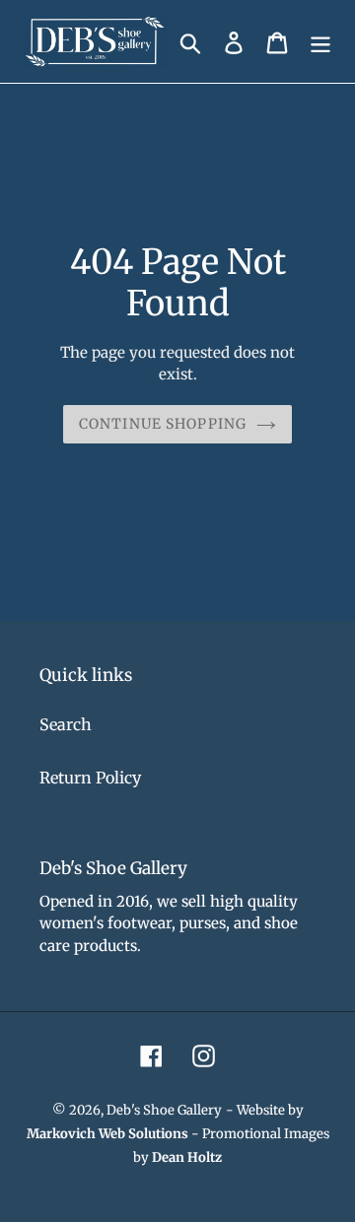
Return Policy (90, 777)
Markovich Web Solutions (107, 1133)
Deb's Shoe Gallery (164, 1110)
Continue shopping (163, 424)
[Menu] (320, 42)
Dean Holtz (187, 1157)
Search (65, 724)
